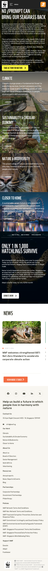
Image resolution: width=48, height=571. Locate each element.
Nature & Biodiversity (10, 440)
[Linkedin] (32, 394)
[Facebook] (8, 394)
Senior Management (10, 460)
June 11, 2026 (9, 348)
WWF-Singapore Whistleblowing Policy (16, 536)
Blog (4, 482)
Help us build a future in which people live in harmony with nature (23, 405)
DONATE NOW (8, 295)
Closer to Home (8, 443)
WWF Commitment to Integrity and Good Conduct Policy (23, 520)
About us (6, 453)
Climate (5, 433)
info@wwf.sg (11, 424)
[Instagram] (16, 394)
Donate (5, 546)
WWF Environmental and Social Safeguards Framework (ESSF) (22, 525)
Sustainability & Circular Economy (15, 437)
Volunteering (7, 466)
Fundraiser (6, 552)
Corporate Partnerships (11, 492)
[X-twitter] (40, 394)
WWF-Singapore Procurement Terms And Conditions (21, 529)
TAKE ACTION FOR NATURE (13, 67)
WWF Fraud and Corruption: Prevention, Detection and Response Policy (22, 516)
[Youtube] (24, 394)
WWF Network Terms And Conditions (16, 508)
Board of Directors (9, 456)
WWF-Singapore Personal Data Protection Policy (20, 533)
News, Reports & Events (11, 479)
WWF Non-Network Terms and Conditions (17, 511)
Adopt (5, 549)
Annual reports (8, 476)
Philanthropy (7, 499)
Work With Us (7, 463)
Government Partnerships (12, 495)
